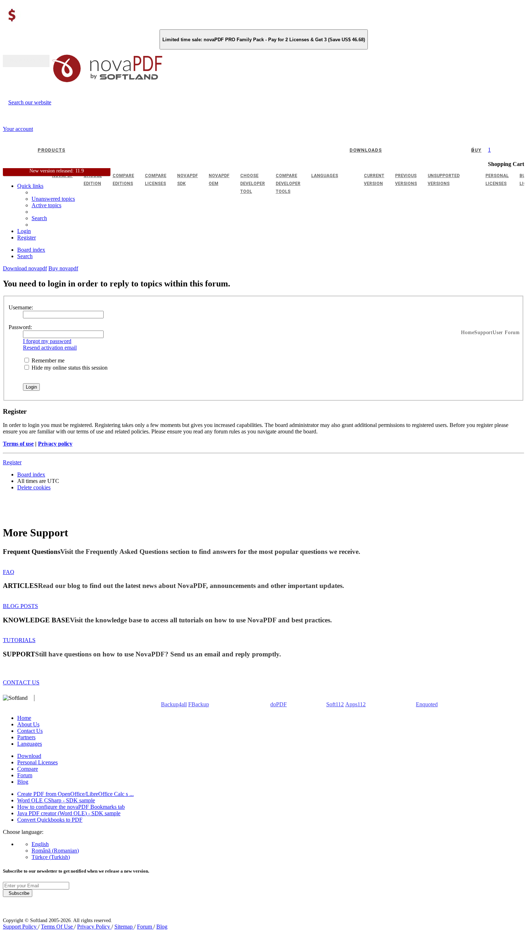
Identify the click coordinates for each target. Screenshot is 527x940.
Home (24, 718)
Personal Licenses (37, 762)
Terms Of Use (57, 927)
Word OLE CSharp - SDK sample (56, 800)
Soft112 (335, 704)
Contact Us (30, 731)
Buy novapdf (63, 268)
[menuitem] (46, 205)
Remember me (47, 360)
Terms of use (18, 444)
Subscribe (17, 893)
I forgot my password (47, 341)
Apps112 (355, 704)
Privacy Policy (94, 927)
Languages (29, 744)
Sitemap (124, 927)
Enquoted (427, 704)
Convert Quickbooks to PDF (49, 820)
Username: (21, 307)
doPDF (278, 704)
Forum (24, 775)
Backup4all (174, 704)
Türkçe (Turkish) (51, 857)
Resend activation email (50, 348)
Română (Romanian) (55, 851)
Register (12, 462)
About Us (28, 724)
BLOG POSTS (20, 606)
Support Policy (20, 927)
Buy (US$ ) (26, 60)
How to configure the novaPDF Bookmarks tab (71, 807)
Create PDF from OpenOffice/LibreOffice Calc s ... (75, 794)
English (40, 844)
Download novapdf (25, 268)
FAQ (8, 572)
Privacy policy (55, 444)
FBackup (198, 704)
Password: (20, 327)
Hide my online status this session (69, 368)
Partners (26, 737)
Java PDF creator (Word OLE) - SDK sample (68, 813)
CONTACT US (21, 682)
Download (29, 756)
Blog (22, 782)
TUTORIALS (19, 640)
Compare (27, 769)
